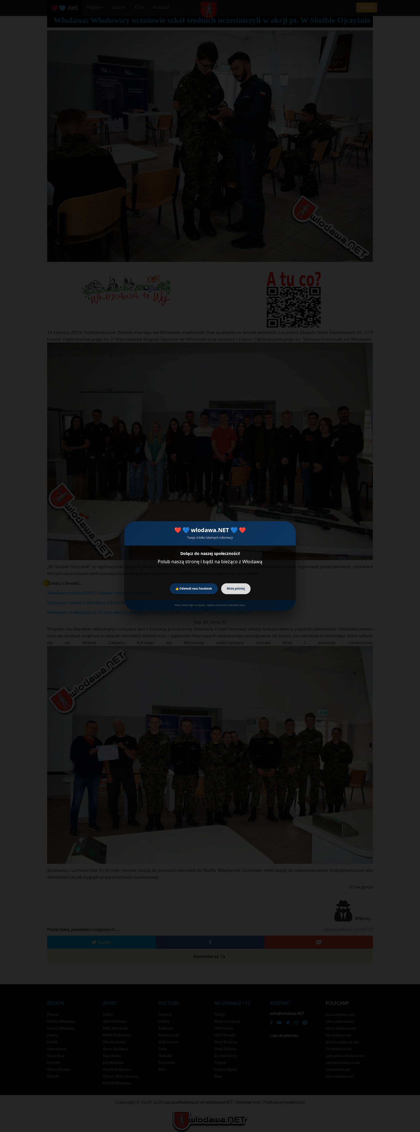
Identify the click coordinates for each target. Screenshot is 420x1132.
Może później (236, 588)
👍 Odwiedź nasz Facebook (193, 588)
